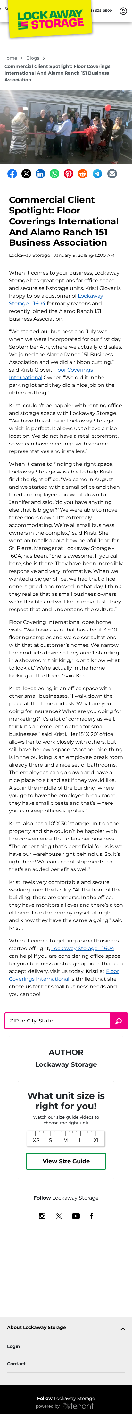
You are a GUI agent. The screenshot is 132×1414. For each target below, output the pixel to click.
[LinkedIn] (40, 174)
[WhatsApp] (54, 174)
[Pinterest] (69, 174)
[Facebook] (12, 174)
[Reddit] (83, 174)
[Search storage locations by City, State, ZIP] (119, 1020)
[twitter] (58, 1215)
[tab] (66, 1329)
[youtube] (76, 1215)
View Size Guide (66, 1161)
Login (13, 1346)
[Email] (112, 174)
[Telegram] (97, 174)
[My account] (123, 11)
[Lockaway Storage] (50, 20)
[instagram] (42, 1215)
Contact (16, 1364)
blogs (33, 58)
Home (10, 58)
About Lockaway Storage (36, 1327)
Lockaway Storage (66, 1398)
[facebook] (91, 1215)
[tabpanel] (66, 1329)
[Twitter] (26, 174)
